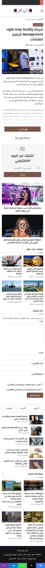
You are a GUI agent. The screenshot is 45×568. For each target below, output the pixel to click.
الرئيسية (38, 19)
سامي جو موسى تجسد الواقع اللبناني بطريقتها (16, 462)
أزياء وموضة (32, 558)
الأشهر (36, 408)
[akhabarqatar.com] (22, 10)
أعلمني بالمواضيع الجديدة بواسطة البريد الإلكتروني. (23, 390)
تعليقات (9, 408)
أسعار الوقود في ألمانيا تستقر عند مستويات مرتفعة (13, 271)
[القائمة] (42, 11)
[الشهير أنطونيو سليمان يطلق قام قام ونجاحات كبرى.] (36, 419)
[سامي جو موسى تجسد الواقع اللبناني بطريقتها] (36, 464)
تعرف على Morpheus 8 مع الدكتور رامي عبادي (15, 429)
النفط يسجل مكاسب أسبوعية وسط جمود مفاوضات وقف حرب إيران (12, 296)
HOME (38, 554)
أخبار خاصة (30, 19)
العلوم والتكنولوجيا (10, 554)
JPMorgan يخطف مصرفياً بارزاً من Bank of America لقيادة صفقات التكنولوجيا (34, 497)
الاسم (40, 353)
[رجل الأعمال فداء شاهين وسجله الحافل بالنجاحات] (36, 442)
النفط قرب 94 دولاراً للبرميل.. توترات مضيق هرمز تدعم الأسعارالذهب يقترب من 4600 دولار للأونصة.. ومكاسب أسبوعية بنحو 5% (34, 531)
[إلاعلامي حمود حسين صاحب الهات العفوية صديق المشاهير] (36, 453)
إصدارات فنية (21, 558)
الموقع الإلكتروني (37, 374)
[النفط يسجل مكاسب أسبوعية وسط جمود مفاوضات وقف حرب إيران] (12, 286)
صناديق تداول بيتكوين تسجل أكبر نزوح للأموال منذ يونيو (34, 271)
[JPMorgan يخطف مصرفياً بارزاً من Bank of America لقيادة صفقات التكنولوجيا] (33, 485)
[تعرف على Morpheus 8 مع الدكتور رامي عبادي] (36, 431)
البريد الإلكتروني (37, 363)
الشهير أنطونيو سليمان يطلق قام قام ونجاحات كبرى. (15, 418)
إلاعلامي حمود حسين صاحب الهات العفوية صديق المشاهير (16, 451)
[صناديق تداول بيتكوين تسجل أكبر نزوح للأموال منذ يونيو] (33, 260)
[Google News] (22, 138)
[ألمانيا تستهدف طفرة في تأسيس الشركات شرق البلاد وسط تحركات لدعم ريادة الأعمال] (33, 286)
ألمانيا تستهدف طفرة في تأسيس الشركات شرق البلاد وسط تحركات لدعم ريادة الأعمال (33, 297)
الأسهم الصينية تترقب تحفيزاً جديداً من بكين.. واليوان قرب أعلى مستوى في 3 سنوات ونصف (13, 530)
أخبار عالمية (22, 554)
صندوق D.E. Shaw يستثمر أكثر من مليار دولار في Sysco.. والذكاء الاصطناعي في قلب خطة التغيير (11, 499)
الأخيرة (23, 408)
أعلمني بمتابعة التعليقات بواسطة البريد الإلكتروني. (24, 385)
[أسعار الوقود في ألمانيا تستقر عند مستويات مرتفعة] (12, 260)
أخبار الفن (12, 558)
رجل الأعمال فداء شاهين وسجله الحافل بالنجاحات (16, 440)
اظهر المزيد (23, 129)
